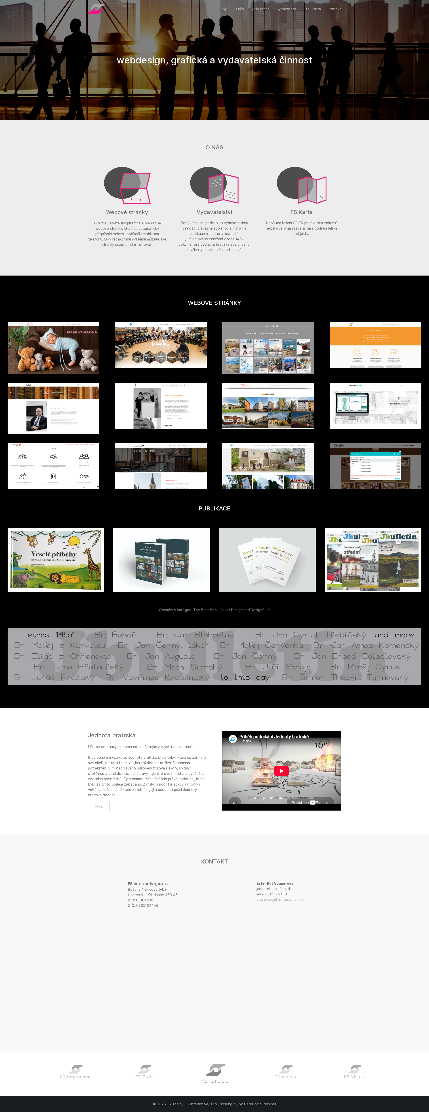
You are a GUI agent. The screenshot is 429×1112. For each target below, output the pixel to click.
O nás (239, 9)
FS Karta (313, 9)
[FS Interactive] (225, 9)
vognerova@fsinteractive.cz (280, 899)
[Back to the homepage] (96, 9)
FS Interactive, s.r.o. (201, 1104)
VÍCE (99, 806)
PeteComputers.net (260, 1104)
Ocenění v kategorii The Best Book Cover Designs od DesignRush (214, 610)
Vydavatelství (287, 9)
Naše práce (260, 9)
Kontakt (334, 9)
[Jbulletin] (214, 656)
